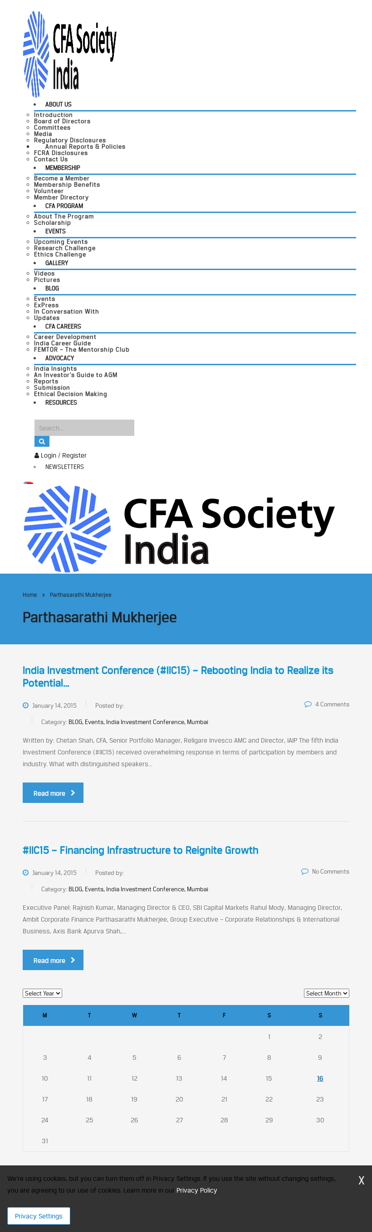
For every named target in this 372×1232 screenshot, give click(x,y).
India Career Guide (62, 343)
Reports (46, 381)
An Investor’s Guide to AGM (75, 374)
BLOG (52, 288)
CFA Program (64, 205)
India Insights (55, 368)
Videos (44, 273)
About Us (58, 104)
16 (320, 1078)
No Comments (330, 871)
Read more (49, 793)
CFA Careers (63, 326)
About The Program (64, 216)
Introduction (53, 114)
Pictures (47, 279)
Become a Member (62, 178)
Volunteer (49, 190)
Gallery (56, 262)
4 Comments (332, 704)
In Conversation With (66, 311)
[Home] (179, 528)
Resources (61, 402)
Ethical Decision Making (71, 393)
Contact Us (51, 159)
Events (55, 231)
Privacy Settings (39, 1216)
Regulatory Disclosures (70, 140)
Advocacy (59, 358)
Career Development (65, 336)
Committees (52, 127)
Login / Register (63, 455)
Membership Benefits (67, 184)
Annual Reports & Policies (85, 146)
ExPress (46, 305)
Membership (62, 167)
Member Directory (61, 197)
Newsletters (64, 466)
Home (30, 594)
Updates (47, 317)
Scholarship (52, 222)
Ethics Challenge (60, 254)
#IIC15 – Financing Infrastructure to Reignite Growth (141, 850)
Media (43, 133)
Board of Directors (62, 121)
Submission (52, 387)
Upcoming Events (61, 241)
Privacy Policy (196, 1190)
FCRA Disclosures (61, 152)
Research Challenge (65, 247)
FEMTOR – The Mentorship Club (82, 349)
